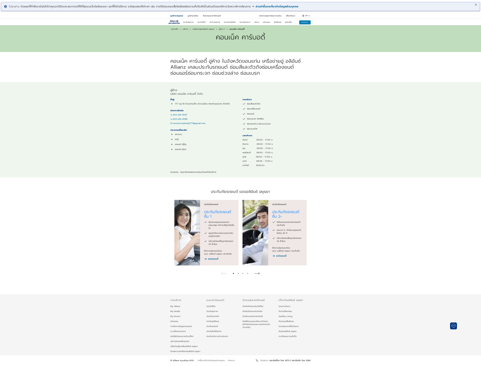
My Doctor (175, 316)
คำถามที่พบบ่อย (285, 311)
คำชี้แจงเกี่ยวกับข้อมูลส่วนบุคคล (211, 360)
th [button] (306, 15)
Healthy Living (285, 316)
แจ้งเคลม (174, 321)
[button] (476, 5)
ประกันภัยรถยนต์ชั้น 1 (217, 214)
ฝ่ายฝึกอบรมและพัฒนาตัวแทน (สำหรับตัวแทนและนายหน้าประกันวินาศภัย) (256, 324)
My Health (175, 311)
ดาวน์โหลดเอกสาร (178, 331)
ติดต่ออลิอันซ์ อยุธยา (288, 331)
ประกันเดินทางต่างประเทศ (217, 336)
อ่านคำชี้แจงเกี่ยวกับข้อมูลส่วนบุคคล (276, 7)
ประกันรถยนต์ (212, 326)
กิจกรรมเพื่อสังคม (286, 321)
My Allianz (175, 306)
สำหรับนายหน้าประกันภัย (253, 316)
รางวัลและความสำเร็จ (287, 336)
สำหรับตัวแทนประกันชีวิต (253, 306)
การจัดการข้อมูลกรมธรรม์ (181, 326)
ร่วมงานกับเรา (284, 306)
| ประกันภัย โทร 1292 (300, 360)
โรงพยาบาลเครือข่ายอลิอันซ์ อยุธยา (185, 351)
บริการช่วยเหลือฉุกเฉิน (179, 341)
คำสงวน (231, 360)
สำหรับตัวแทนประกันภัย (252, 311)
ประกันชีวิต (210, 306)
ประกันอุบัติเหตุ (212, 321)
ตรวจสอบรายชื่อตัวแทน (289, 326)
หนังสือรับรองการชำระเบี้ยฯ (181, 336)
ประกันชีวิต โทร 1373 (279, 360)
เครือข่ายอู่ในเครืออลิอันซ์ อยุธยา (184, 346)
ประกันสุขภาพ (212, 311)
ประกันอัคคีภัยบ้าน (214, 331)
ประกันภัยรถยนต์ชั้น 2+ (285, 214)
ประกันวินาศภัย (212, 316)
